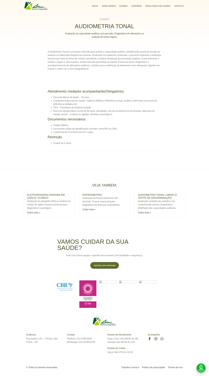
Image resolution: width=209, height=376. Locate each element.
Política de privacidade (153, 367)
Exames (123, 6)
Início (95, 6)
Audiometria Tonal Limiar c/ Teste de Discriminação (157, 196)
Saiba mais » (33, 212)
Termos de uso (175, 367)
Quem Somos (109, 6)
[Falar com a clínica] (201, 368)
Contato (179, 6)
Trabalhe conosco (130, 367)
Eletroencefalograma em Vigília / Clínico (46, 196)
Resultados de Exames (157, 6)
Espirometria (92, 194)
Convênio (136, 6)
